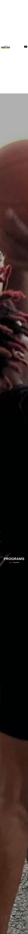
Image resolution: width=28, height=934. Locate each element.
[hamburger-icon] (25, 47)
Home (10, 562)
